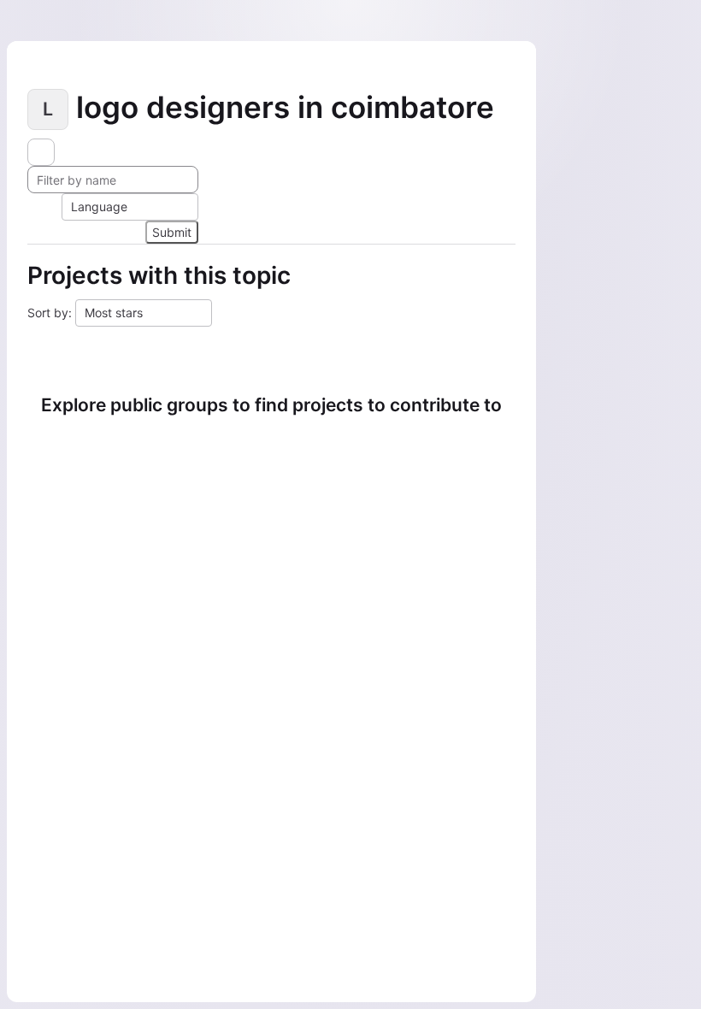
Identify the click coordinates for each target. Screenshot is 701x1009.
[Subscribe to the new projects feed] (41, 152)
